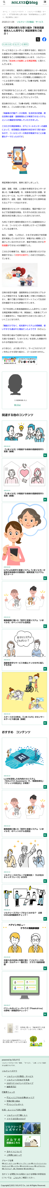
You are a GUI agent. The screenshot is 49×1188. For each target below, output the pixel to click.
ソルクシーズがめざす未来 (18, 1080)
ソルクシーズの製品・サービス (30, 22)
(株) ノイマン (15, 1166)
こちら (16, 1178)
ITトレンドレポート (15, 1104)
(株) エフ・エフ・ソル (9, 1163)
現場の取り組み (13, 1101)
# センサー (16, 44)
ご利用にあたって (14, 1155)
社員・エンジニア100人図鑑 (14, 1110)
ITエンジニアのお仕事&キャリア (20, 1098)
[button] (44, 587)
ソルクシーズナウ (9, 1071)
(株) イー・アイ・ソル (23, 1163)
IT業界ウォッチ (8, 1092)
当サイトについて (14, 1152)
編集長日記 (11, 1087)
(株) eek (26, 1169)
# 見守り (25, 44)
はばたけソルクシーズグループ (20, 1083)
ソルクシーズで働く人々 (17, 1115)
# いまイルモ (7, 44)
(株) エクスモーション (27, 1166)
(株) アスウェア (7, 1169)
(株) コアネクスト (39, 1166)
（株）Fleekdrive (17, 1169)
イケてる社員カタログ (16, 1119)
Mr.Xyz (17, 405)
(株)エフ (31, 1169)
